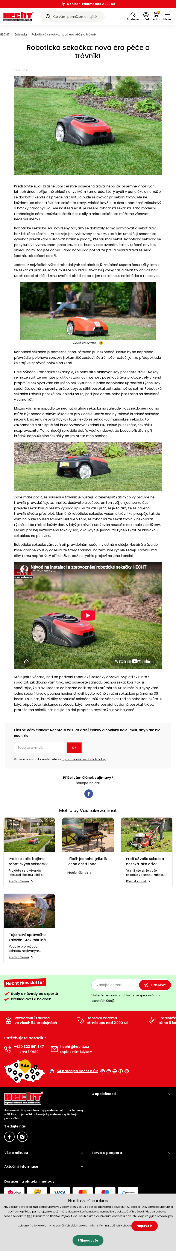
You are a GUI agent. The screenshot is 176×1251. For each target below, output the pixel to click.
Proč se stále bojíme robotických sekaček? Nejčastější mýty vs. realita (28, 861)
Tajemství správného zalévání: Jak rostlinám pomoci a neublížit (29, 937)
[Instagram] (22, 1137)
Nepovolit (145, 1226)
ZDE (29, 1216)
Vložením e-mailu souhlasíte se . (60, 759)
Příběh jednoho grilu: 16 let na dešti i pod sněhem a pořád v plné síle (87, 861)
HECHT (5, 34)
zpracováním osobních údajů (84, 759)
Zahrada (20, 34)
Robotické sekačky (30, 228)
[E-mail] (54, 1049)
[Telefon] (7, 1049)
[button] (133, 16)
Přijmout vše (88, 1240)
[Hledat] (48, 17)
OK (74, 747)
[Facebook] (9, 1137)
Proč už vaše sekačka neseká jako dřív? (145, 861)
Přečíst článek (19, 881)
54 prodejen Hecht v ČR (77, 1071)
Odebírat (158, 985)
